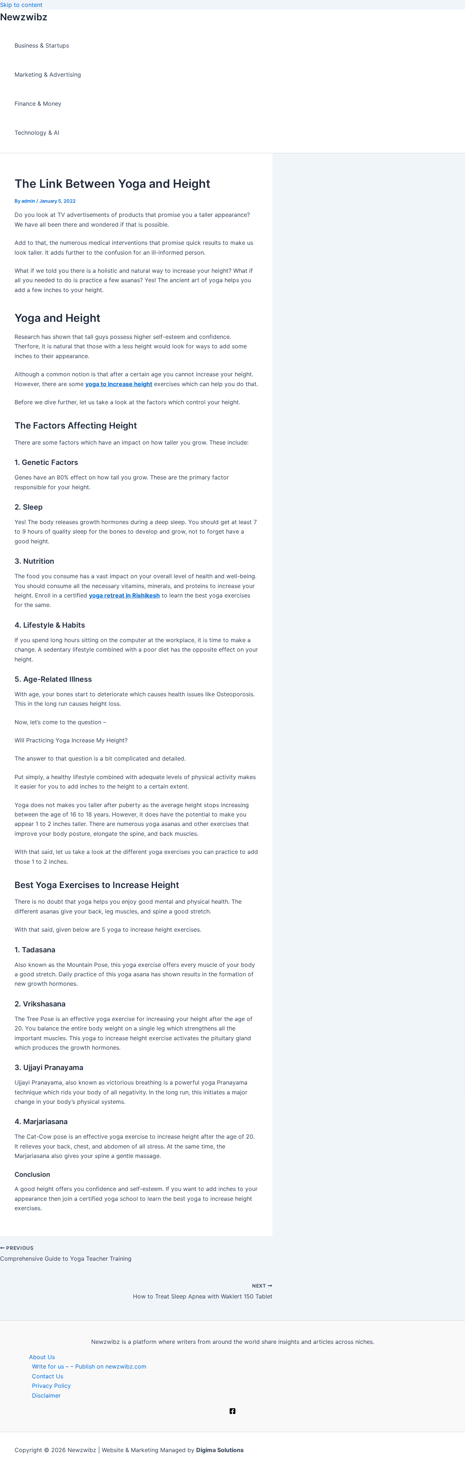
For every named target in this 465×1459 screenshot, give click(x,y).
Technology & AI (37, 132)
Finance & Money (38, 103)
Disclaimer (46, 1395)
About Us (42, 1357)
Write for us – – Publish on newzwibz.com (89, 1366)
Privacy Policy (51, 1385)
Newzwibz (24, 17)
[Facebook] (232, 1412)
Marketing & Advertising (48, 74)
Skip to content (21, 4)
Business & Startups (42, 45)
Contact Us (47, 1376)
